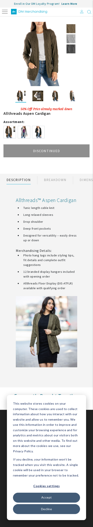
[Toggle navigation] (5, 11)
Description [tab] (18, 180)
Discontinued (46, 151)
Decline (46, 509)
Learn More (69, 4)
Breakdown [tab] (55, 180)
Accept (46, 497)
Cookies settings (46, 486)
